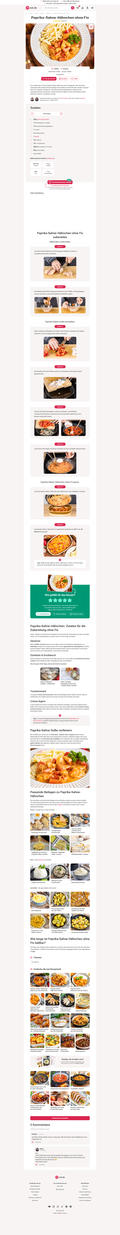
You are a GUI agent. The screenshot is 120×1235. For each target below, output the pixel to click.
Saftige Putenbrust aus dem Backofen (56, 1030)
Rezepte (30, 13)
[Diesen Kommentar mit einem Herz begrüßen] (33, 1142)
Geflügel (42, 13)
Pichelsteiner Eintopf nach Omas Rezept (52, 1050)
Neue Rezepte (35, 1192)
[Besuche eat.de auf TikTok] (62, 1206)
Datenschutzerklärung (85, 1192)
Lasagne (35, 1194)
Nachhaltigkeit (85, 1194)
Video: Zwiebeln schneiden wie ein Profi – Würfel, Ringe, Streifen (68, 683)
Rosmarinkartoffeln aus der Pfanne (57, 909)
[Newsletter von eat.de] (60, 1062)
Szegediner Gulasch (77, 1089)
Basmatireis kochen (78, 882)
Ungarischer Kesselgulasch (59, 1089)
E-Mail (61, 1186)
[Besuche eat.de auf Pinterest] (66, 1206)
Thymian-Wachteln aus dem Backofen (77, 1030)
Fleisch (36, 13)
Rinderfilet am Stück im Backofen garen (57, 1108)
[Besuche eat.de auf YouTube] (49, 1206)
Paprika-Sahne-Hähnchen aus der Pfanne (79, 989)
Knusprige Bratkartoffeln (80, 932)
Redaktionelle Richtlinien (85, 1197)
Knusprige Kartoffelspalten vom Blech (78, 909)
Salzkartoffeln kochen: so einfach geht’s (58, 931)
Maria (83, 98)
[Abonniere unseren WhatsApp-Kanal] (58, 1206)
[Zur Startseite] (31, 8)
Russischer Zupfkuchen (35, 1197)
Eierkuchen (35, 1200)
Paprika (37, 136)
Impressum (85, 1186)
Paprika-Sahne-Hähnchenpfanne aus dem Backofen (39, 989)
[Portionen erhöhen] (61, 114)
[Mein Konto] (87, 8)
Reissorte (41, 860)
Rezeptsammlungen (35, 1189)
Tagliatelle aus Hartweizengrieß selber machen (39, 853)
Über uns (85, 1189)
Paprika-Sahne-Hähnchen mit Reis (56, 989)
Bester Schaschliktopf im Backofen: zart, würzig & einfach (37, 1107)
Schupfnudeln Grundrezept (56, 831)
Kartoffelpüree (36, 910)
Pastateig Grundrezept (39, 832)
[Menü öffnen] (92, 8)
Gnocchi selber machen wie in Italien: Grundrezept (78, 830)
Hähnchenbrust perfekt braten (65, 1010)
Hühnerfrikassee (81, 1011)
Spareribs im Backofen (64, 1050)
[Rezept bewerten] (60, 600)
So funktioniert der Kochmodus (60, 185)
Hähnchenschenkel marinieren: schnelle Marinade (39, 1030)
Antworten (38, 1142)
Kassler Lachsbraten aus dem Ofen (77, 1108)
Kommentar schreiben (60, 1118)
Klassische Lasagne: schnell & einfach (37, 1050)
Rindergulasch (80, 1051)
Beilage (59, 804)
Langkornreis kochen (38, 882)
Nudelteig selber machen (80, 854)
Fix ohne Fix (35, 962)
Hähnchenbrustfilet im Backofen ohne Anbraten (51, 1009)
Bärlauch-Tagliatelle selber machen (58, 853)
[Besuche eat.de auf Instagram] (53, 1206)
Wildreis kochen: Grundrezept (56, 881)
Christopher (64, 98)
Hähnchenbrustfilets (43, 119)
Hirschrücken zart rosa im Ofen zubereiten (38, 1088)
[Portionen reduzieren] (32, 114)
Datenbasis (50, 158)
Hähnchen (48, 13)
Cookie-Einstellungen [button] (85, 1200)
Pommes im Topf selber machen (37, 931)
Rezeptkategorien (35, 1186)
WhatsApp (61, 1189)
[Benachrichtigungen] (82, 8)
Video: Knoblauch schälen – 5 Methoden (47, 683)
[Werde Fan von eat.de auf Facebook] (70, 1206)
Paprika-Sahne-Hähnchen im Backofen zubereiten (37, 1009)
